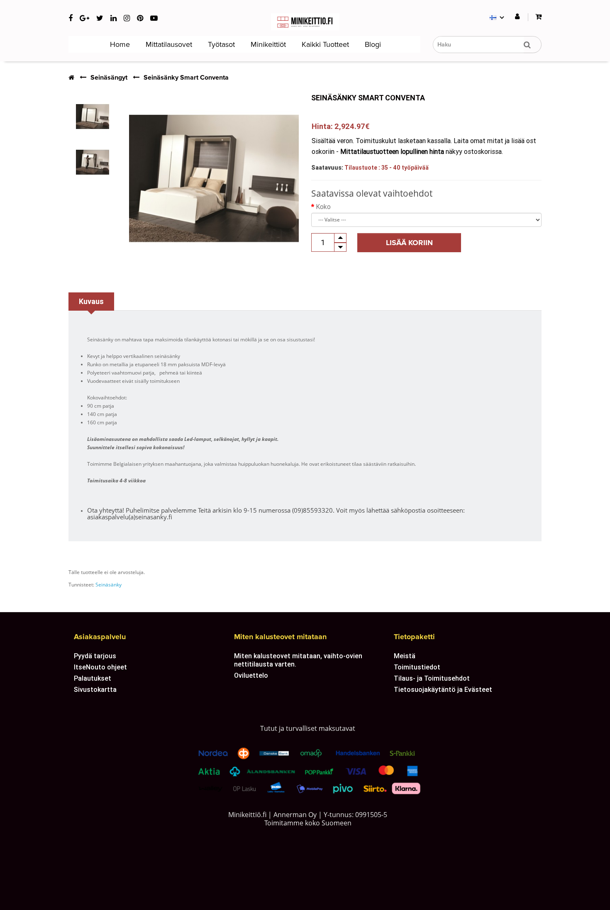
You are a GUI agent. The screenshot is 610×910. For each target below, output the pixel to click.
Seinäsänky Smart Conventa (186, 77)
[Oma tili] (517, 16)
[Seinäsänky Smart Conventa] (92, 116)
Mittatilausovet (168, 44)
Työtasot (220, 44)
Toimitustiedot (417, 667)
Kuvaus (91, 301)
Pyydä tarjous (95, 656)
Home (119, 44)
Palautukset (92, 678)
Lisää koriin (409, 242)
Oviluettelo (251, 675)
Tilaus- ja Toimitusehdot (432, 678)
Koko (323, 206)
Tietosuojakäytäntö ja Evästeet (443, 689)
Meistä (404, 656)
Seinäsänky (108, 584)
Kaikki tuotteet (324, 44)
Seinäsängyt (108, 77)
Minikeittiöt (267, 44)
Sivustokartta (95, 689)
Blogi (372, 44)
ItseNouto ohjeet (100, 667)
